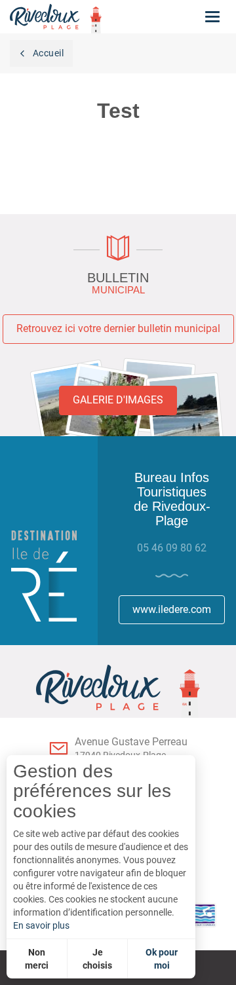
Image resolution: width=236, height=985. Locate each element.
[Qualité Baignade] (195, 914)
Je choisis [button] (97, 959)
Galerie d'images (118, 400)
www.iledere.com (171, 609)
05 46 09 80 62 (171, 548)
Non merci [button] (37, 959)
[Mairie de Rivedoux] (118, 691)
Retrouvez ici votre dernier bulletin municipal (118, 328)
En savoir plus (41, 925)
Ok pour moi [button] (162, 959)
